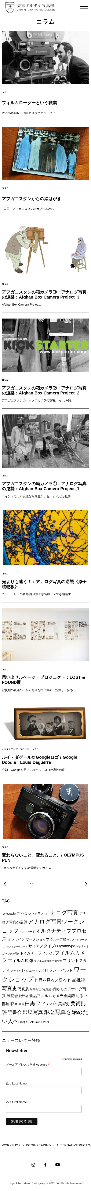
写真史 (9, 988)
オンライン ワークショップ (28, 939)
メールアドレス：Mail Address (28, 1064)
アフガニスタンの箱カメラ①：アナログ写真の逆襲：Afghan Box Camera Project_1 (44, 486)
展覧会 (12, 996)
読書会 (15, 1012)
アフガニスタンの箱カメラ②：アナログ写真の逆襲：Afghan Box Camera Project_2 (44, 390)
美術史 (64, 1004)
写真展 (23, 989)
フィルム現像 (20, 960)
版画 (21, 1004)
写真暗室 (35, 989)
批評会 (23, 996)
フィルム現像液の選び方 (48, 961)
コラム (5, 92)
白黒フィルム (41, 1003)
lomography (9, 913)
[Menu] (84, 8)
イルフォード (27, 931)
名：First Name (16, 1102)
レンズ (40, 970)
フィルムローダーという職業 (29, 102)
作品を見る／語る (50, 980)
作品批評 (76, 980)
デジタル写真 (12, 953)
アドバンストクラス (30, 913)
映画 (14, 1004)
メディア (16, 970)
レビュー (28, 970)
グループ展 (58, 939)
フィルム (46, 953)
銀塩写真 (33, 1012)
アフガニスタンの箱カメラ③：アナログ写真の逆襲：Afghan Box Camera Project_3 (44, 294)
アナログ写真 (61, 913)
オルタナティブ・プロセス (15, 749)
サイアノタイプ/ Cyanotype (51, 946)
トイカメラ (28, 953)
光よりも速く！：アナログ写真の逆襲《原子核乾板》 (44, 584)
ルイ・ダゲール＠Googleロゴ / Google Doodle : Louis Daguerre (39, 760)
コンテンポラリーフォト (15, 946)
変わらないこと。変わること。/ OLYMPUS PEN (43, 857)
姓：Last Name (16, 1083)
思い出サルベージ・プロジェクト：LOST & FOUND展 (43, 680)
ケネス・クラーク (77, 939)
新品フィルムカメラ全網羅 (52, 995)
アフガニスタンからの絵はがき (31, 198)
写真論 (46, 989)
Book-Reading (38, 1145)
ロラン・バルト (59, 970)
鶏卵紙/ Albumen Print (34, 1022)
